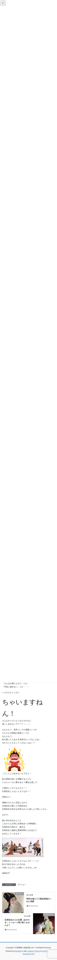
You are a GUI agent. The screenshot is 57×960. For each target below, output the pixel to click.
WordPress (19, 951)
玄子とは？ (22, 885)
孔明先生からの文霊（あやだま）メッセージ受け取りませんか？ (17, 922)
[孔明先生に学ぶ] (44, 923)
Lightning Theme (33, 951)
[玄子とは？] (13, 902)
